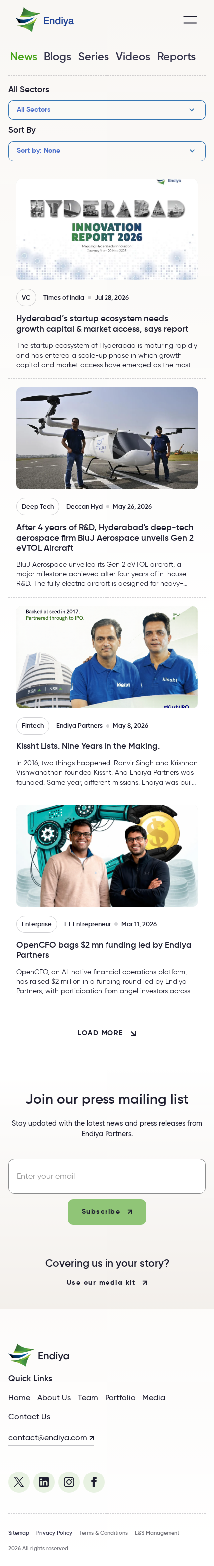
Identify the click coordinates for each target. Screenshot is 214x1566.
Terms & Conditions (103, 1532)
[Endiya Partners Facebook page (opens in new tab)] (94, 1482)
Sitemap (18, 1532)
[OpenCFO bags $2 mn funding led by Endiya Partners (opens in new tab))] (107, 900)
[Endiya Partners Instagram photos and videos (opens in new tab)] (69, 1482)
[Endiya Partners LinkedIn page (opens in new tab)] (44, 1482)
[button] (190, 19)
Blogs (57, 56)
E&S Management (157, 1532)
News (23, 56)
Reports (176, 56)
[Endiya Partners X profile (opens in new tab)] (19, 1482)
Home (19, 1397)
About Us (54, 1397)
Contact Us (29, 1416)
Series (93, 56)
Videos (133, 56)
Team (88, 1397)
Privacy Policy (54, 1532)
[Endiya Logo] (42, 19)
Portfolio (120, 1397)
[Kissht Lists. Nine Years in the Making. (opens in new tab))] (107, 696)
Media (153, 1397)
